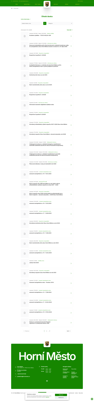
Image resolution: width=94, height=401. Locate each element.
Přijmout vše (61, 394)
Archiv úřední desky (25, 19)
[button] (27, 4)
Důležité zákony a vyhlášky (66, 372)
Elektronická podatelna (65, 369)
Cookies (76, 392)
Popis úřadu (73, 368)
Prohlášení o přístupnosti (69, 392)
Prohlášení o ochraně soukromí (65, 376)
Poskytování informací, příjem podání (74, 376)
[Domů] (11, 8)
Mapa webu (81, 392)
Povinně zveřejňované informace (74, 373)
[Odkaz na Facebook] (47, 381)
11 (49, 331)
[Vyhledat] (44, 23)
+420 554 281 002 (15, 1)
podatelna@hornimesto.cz (25, 1)
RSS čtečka (81, 1)
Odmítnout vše (61, 397)
